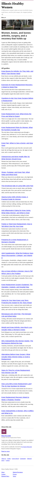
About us (3, 458)
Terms (14, 476)
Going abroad (15, 458)
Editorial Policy (5, 476)
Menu (3, 17)
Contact (8, 460)
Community (23, 458)
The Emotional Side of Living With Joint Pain (17, 186)
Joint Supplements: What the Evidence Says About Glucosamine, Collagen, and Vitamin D (17, 255)
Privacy (15, 474)
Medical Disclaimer (18, 472)
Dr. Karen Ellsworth (26, 446)
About (2, 472)
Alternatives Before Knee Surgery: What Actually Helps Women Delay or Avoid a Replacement (15, 357)
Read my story (5, 451)
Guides (9, 458)
